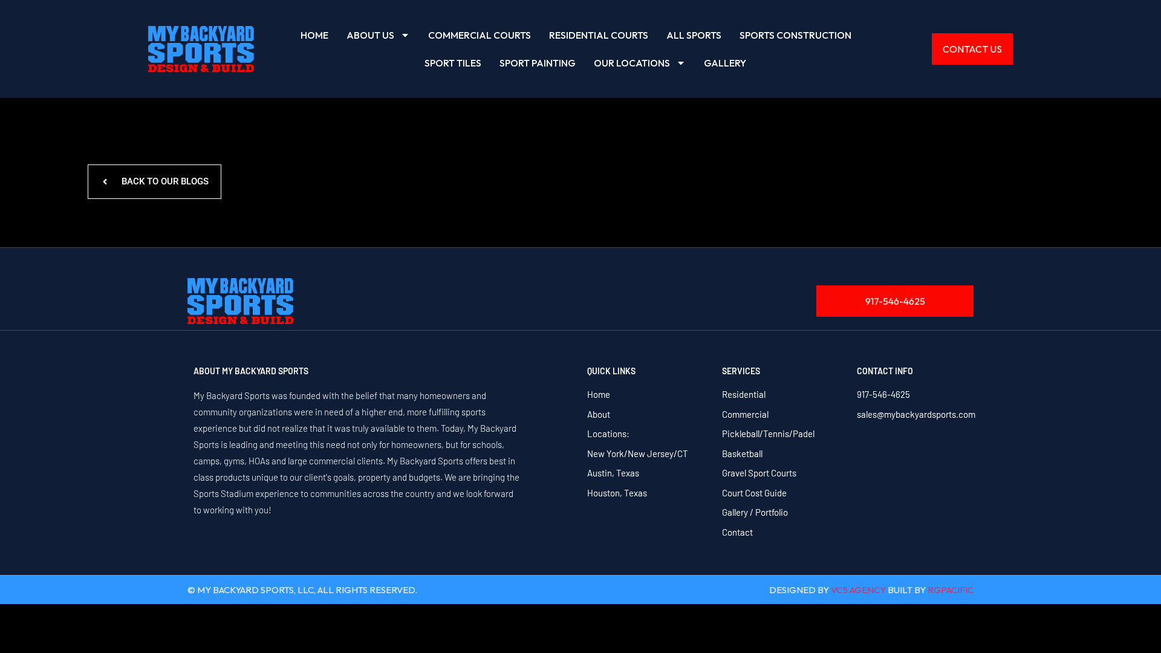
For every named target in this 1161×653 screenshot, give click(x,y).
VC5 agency (858, 590)
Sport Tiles (452, 63)
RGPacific (951, 590)
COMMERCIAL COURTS (479, 35)
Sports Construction (795, 35)
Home (314, 35)
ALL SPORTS (693, 35)
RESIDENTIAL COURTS (598, 35)
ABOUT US (370, 35)
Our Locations (632, 63)
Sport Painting (537, 63)
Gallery (725, 63)
